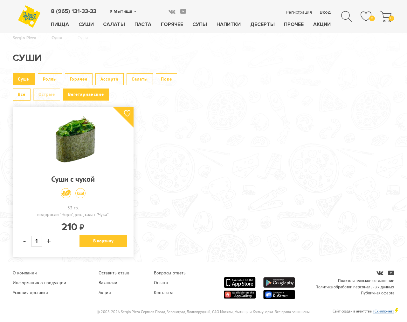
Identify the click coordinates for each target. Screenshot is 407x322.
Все (21, 94)
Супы (199, 24)
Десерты (262, 24)
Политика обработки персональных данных (354, 286)
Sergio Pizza (24, 38)
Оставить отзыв (114, 273)
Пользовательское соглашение (366, 280)
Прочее (294, 24)
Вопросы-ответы (170, 273)
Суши (86, 24)
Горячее (172, 24)
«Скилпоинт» (383, 311)
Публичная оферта (377, 292)
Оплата (161, 283)
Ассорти (109, 79)
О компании (25, 273)
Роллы (50, 79)
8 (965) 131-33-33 (73, 11)
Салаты (114, 24)
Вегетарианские (86, 94)
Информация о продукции (39, 283)
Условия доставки (30, 292)
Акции (322, 24)
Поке (166, 79)
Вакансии (108, 283)
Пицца (60, 24)
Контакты (163, 292)
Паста (143, 24)
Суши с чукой (73, 179)
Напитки (229, 24)
